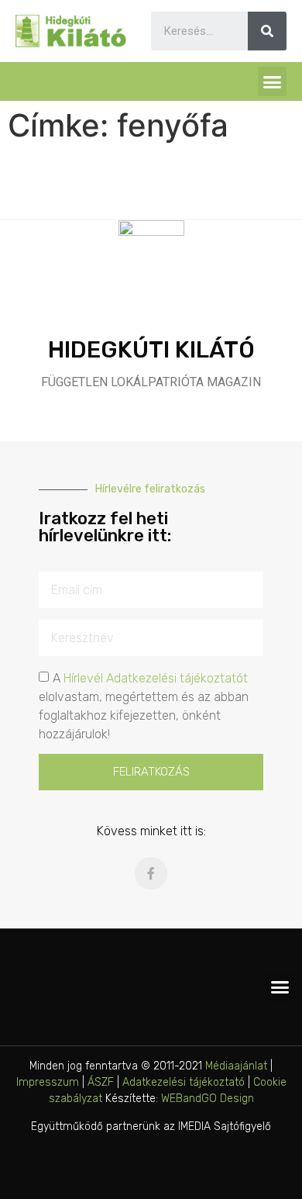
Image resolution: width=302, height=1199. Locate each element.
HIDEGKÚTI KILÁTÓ (151, 350)
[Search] (267, 31)
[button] (272, 81)
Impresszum (47, 1082)
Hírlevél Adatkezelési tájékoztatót (155, 678)
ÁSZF (101, 1082)
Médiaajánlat (236, 1066)
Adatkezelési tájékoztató (183, 1082)
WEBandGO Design (207, 1098)
